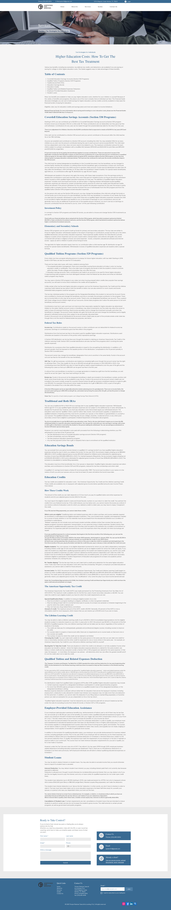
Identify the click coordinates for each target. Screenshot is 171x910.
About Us (59, 888)
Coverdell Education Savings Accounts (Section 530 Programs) (68, 79)
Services (59, 890)
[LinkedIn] (131, 903)
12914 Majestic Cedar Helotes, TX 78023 (106, 1)
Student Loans (52, 93)
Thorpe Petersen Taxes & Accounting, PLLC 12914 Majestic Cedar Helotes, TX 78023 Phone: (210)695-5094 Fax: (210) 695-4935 (81, 891)
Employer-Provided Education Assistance (61, 91)
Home (58, 886)
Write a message (45, 850)
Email (42, 843)
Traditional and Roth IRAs (55, 83)
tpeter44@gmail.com (113, 849)
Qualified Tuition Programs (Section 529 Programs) (64, 81)
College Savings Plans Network (85, 396)
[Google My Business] (135, 903)
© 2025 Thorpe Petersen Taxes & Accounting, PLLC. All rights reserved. (85, 904)
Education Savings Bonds (55, 85)
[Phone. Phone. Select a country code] (69, 846)
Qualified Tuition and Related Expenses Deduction (63, 89)
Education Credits (53, 87)
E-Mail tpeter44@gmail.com (63, 1)
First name (44, 836)
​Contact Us (60, 893)
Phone (68, 843)
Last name (69, 836)
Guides (59, 892)
